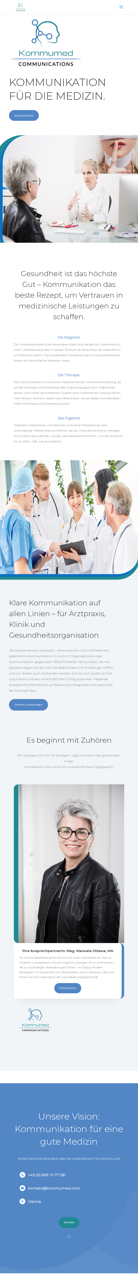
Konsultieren (23, 115)
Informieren (68, 988)
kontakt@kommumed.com (54, 1188)
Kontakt (69, 1222)
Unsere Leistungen (28, 704)
